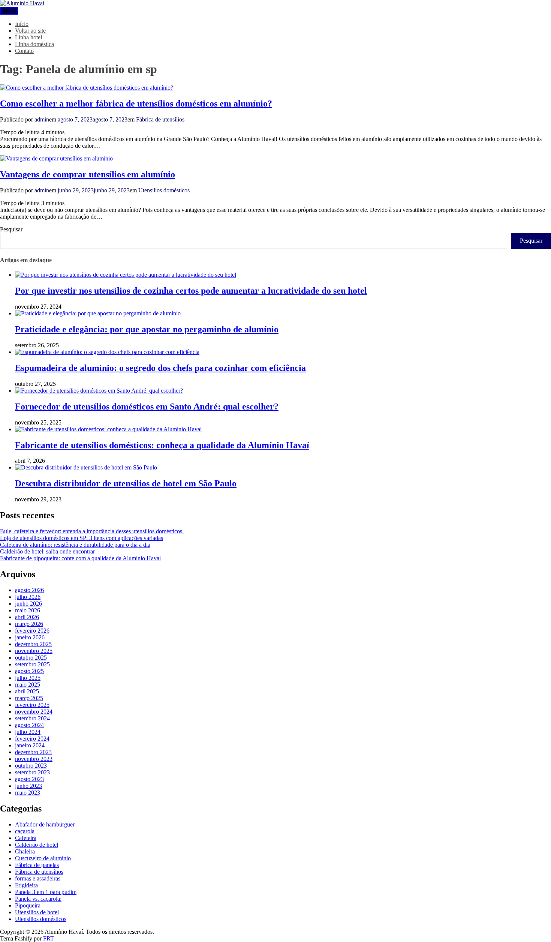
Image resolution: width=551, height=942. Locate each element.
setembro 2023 (32, 772)
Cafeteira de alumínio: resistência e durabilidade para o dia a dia (75, 545)
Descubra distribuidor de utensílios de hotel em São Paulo (126, 483)
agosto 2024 (29, 725)
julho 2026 (27, 597)
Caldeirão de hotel (36, 845)
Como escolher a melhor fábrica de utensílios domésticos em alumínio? (136, 103)
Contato (24, 51)
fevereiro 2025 (32, 705)
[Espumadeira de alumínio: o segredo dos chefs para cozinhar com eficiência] (107, 352)
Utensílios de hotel (37, 912)
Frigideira (26, 885)
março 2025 (29, 698)
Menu (9, 11)
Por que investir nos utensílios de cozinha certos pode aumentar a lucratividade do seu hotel (191, 291)
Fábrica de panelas (37, 865)
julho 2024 (27, 732)
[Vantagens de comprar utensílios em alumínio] (56, 158)
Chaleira (25, 851)
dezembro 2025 (33, 644)
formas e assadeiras (37, 878)
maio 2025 (27, 684)
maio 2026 (27, 610)
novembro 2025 (33, 651)
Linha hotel (28, 37)
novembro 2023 (33, 759)
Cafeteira (25, 838)
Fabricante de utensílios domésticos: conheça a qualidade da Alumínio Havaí (162, 445)
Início (21, 24)
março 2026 (29, 624)
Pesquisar (11, 229)
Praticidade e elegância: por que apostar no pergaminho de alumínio (146, 329)
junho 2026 (28, 603)
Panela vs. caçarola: (38, 899)
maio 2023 (27, 792)
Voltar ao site (30, 30)
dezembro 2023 (33, 752)
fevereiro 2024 (32, 738)
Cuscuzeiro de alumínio (43, 858)
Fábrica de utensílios (160, 119)
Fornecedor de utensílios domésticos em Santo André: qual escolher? (146, 406)
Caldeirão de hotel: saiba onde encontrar (47, 551)
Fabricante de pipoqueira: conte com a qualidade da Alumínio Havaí (80, 558)
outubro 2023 (31, 765)
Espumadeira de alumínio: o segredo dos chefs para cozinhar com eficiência (160, 368)
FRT (48, 938)
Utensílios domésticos (164, 190)
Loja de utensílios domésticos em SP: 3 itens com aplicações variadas (81, 538)
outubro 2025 (31, 657)
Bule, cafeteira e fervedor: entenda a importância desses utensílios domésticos (92, 531)
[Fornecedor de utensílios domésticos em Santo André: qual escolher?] (99, 390)
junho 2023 (28, 786)
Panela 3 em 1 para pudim (45, 892)
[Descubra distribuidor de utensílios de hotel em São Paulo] (86, 467)
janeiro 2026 (30, 637)
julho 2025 (27, 678)
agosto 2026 (29, 590)
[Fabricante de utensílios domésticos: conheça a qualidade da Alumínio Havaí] (108, 429)
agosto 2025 (29, 671)
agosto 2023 (29, 779)
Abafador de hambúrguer (45, 824)
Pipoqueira (27, 905)
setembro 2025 (32, 664)
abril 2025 (27, 691)
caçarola (24, 831)
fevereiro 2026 (32, 630)
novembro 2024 (33, 711)
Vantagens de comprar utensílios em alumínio (87, 174)
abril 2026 (27, 617)
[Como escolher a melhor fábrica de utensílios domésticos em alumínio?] (86, 87)
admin (41, 119)
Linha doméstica (34, 44)
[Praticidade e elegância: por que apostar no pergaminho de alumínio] (98, 313)
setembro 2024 (32, 718)
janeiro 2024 (30, 745)
